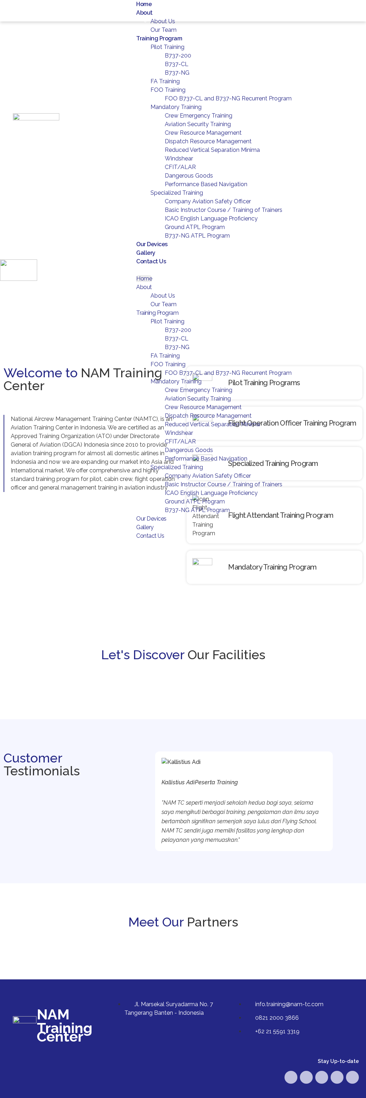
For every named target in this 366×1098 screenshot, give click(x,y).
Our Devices (152, 244)
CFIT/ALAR (180, 167)
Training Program (159, 38)
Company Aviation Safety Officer (208, 201)
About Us (162, 21)
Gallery (145, 252)
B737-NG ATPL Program (197, 235)
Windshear (179, 158)
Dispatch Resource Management (208, 141)
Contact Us (151, 261)
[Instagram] (337, 1077)
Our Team (163, 29)
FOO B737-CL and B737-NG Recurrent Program (228, 98)
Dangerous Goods (189, 175)
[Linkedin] (352, 1077)
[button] (244, 270)
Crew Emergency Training (198, 115)
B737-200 (178, 55)
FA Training (165, 81)
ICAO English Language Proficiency (211, 218)
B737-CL (176, 64)
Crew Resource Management (203, 132)
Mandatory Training (176, 107)
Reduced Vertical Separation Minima (212, 149)
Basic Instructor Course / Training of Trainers (223, 210)
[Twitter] (321, 1077)
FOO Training (168, 89)
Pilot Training (167, 47)
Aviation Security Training (198, 124)
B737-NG (177, 72)
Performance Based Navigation (206, 184)
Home (144, 4)
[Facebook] (291, 1077)
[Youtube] (306, 1077)
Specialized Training (176, 192)
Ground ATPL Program (195, 227)
